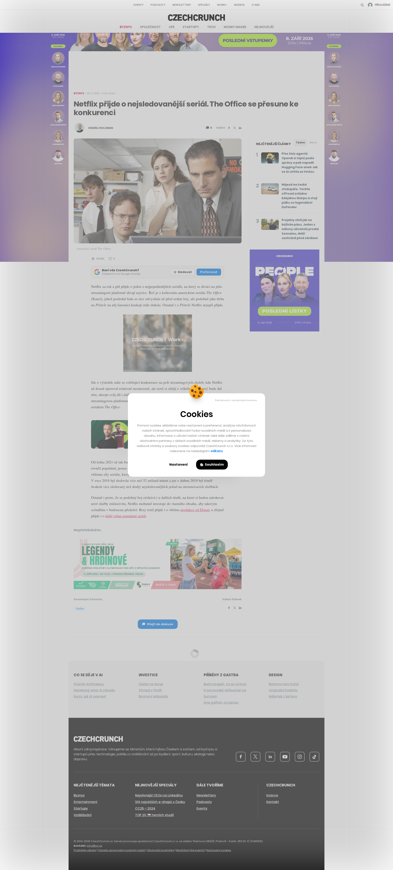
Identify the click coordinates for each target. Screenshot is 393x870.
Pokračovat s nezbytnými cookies (236, 400)
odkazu (217, 451)
